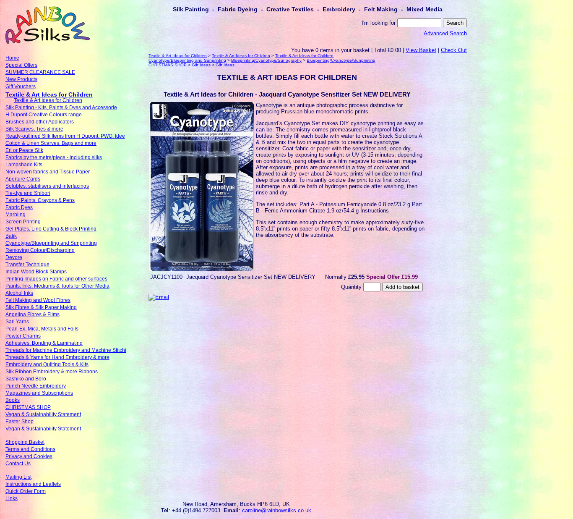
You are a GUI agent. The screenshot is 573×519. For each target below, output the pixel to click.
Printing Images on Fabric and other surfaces (56, 278)
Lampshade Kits (23, 164)
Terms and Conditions (30, 449)
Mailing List (18, 477)
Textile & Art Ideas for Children (49, 94)
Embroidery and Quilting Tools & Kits (47, 364)
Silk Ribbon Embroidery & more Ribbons (51, 371)
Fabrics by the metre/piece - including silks (53, 157)
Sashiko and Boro (25, 378)
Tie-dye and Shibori (27, 193)
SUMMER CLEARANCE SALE (40, 72)
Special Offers (21, 65)
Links (11, 498)
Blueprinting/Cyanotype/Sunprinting (341, 60)
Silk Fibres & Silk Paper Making (41, 307)
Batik (11, 236)
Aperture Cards (22, 178)
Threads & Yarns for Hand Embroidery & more (57, 357)
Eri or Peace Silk (24, 150)
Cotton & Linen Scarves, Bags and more (50, 143)
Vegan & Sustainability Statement (43, 414)
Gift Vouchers (20, 86)
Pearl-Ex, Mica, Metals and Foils (41, 328)
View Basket (421, 50)
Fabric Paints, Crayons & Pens (40, 200)
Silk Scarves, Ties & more (34, 128)
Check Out (454, 50)
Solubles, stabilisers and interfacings (47, 186)
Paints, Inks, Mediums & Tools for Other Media (57, 285)
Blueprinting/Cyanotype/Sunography (266, 60)
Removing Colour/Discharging (40, 250)
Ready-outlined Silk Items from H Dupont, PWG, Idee (65, 136)
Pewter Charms (23, 335)
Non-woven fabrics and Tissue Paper (47, 171)
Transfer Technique (27, 264)
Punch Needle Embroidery (35, 385)
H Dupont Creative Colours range (43, 114)
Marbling (15, 214)
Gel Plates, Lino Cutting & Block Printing (50, 228)
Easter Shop (19, 421)
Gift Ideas (201, 65)
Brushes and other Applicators (39, 121)
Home (12, 57)
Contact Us (18, 463)
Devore (13, 257)
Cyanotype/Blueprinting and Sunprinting (51, 243)
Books (12, 400)
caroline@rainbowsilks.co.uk (276, 510)
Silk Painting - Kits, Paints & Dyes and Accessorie (61, 107)
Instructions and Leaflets (33, 484)
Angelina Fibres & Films (32, 314)
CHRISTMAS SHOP (28, 407)
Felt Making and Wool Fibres (37, 300)
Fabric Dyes (19, 207)
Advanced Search (445, 33)
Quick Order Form (25, 491)
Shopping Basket (24, 442)
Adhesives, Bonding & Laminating (44, 343)
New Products (21, 79)
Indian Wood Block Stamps (36, 271)
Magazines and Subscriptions (39, 393)
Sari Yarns (17, 321)
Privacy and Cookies (28, 456)
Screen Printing (23, 221)
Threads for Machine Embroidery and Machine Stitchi (65, 350)
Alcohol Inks (19, 293)
